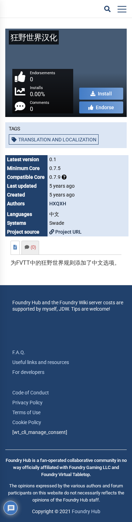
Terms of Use (26, 412)
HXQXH (57, 203)
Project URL (68, 232)
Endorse (104, 107)
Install (104, 93)
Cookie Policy (26, 422)
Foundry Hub (86, 511)
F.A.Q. (18, 352)
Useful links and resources (40, 362)
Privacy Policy (27, 402)
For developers (28, 372)
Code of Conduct (30, 392)
